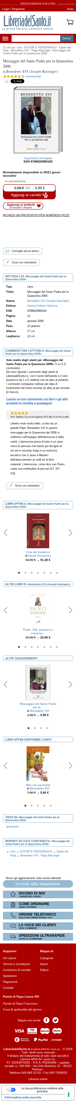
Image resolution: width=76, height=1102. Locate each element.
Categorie (46, 958)
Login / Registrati (13, 9)
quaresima (12, 826)
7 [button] (57, 573)
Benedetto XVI (39, 710)
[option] (38, 538)
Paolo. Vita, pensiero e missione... (38, 631)
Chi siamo (9, 958)
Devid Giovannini (39, 555)
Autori (44, 964)
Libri (19, 47)
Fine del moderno (38, 552)
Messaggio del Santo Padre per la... (38, 705)
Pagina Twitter (55, 1020)
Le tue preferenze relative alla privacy (42, 1089)
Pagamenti (10, 981)
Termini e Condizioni (16, 964)
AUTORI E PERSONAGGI (40, 47)
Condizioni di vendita (17, 970)
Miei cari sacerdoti (38, 785)
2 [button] (25, 573)
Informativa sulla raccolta (23, 1097)
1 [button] (19, 573)
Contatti (8, 987)
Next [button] (70, 532)
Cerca (66, 38)
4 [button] (38, 573)
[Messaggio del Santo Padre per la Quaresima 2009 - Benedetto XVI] (38, 682)
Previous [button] (5, 532)
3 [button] (32, 573)
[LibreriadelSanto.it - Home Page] (27, 22)
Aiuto (70, 9)
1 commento (31, 76)
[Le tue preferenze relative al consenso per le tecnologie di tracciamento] (69, 1095)
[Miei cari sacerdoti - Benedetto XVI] (38, 763)
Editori (44, 970)
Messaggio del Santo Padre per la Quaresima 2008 (37, 52)
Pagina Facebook (46, 1020)
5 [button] (44, 573)
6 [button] (51, 573)
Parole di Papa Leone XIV (21, 996)
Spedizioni (10, 976)
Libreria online (38, 1079)
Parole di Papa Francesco (20, 1003)
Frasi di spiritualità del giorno (22, 1009)
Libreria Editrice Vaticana (42, 305)
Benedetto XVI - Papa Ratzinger (30, 50)
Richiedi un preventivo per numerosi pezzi (36, 215)
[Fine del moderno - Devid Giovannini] (38, 530)
